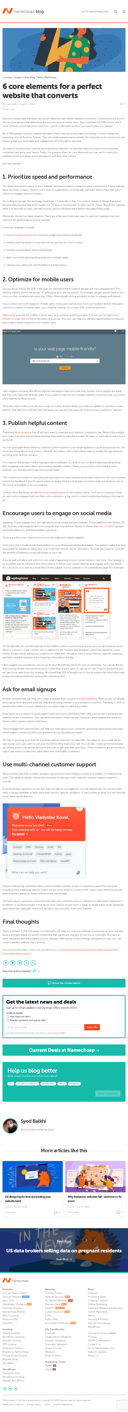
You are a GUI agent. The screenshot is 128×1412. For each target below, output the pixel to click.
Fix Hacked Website (58, 1300)
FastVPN (54, 1308)
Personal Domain (12, 1308)
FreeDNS (7, 1323)
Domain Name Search (14, 1293)
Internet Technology (99, 1323)
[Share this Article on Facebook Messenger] (26, 962)
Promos (92, 1336)
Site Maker (8, 1363)
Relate (50, 1365)
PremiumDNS (10, 1319)
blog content (22, 432)
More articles (28, 1129)
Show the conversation (66, 983)
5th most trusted (48, 492)
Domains (93, 1293)
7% (52, 205)
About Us (93, 1355)
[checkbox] (7, 1016)
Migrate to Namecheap (15, 1352)
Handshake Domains (16, 1304)
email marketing (88, 698)
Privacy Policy (34, 1405)
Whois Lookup (10, 1315)
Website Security (57, 1296)
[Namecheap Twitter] (10, 1388)
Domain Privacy (54, 1293)
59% (64, 672)
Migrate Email (10, 1359)
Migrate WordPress (13, 1380)
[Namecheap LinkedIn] (15, 1388)
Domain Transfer (15, 1296)
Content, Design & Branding (18, 77)
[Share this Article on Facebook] (5, 962)
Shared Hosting (11, 1333)
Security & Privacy (98, 1319)
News (91, 1315)
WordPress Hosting (13, 1336)
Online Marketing (46, 77)
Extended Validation (56, 1344)
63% (26, 774)
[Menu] (124, 11)
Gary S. (8, 1207)
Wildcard (50, 1352)
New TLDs (8, 1300)
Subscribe (92, 1027)
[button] (115, 11)
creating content (50, 447)
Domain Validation (55, 1340)
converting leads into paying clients (77, 950)
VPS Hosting (9, 1344)
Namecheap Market (13, 1311)
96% (119, 702)
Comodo (50, 1333)
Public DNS (51, 1319)
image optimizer (24, 235)
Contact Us (94, 1344)
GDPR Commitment (99, 1340)
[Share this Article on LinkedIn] (19, 962)
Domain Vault (55, 1304)
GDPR (62, 1033)
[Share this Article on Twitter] (12, 962)
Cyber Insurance (57, 1311)
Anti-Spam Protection (60, 1323)
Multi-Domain (53, 1355)
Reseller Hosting (11, 1340)
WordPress (94, 1326)
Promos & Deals (97, 1296)
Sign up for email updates (102, 1333)
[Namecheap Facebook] (4, 1388)
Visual (50, 1369)
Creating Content (97, 1300)
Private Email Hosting (14, 1355)
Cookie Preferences (63, 1405)
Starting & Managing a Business (105, 1308)
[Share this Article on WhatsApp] (33, 962)
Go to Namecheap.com (101, 1348)
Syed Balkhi (12, 104)
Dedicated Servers (12, 1348)
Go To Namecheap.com (95, 11)
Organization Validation (58, 1336)
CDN (48, 1315)
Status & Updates (97, 1352)
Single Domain (53, 1348)
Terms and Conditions (13, 1405)
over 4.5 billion (106, 526)
